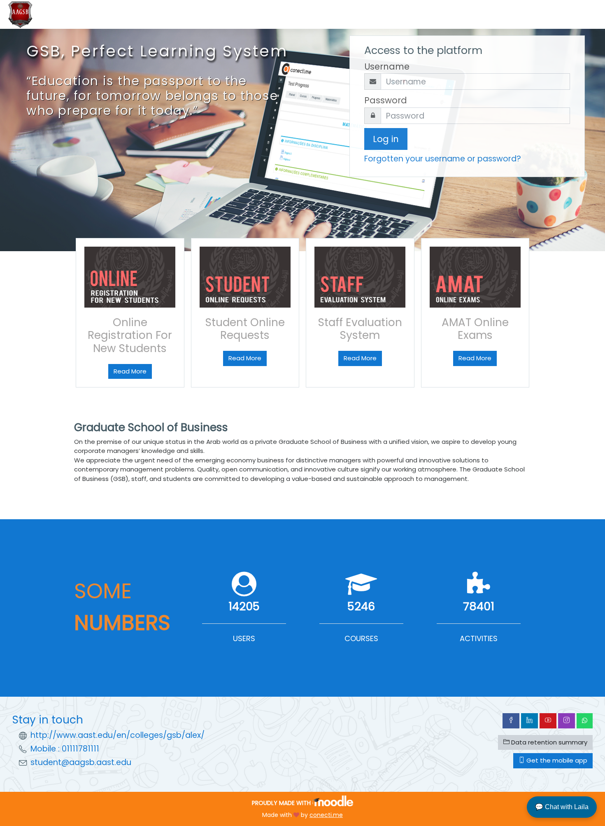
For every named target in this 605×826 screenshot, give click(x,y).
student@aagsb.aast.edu (80, 762)
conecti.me (326, 815)
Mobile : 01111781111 (64, 748)
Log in (386, 139)
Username (387, 66)
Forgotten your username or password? (442, 158)
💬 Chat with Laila (562, 806)
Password (385, 100)
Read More (130, 371)
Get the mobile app (556, 760)
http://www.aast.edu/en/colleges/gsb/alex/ (117, 735)
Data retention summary (548, 742)
